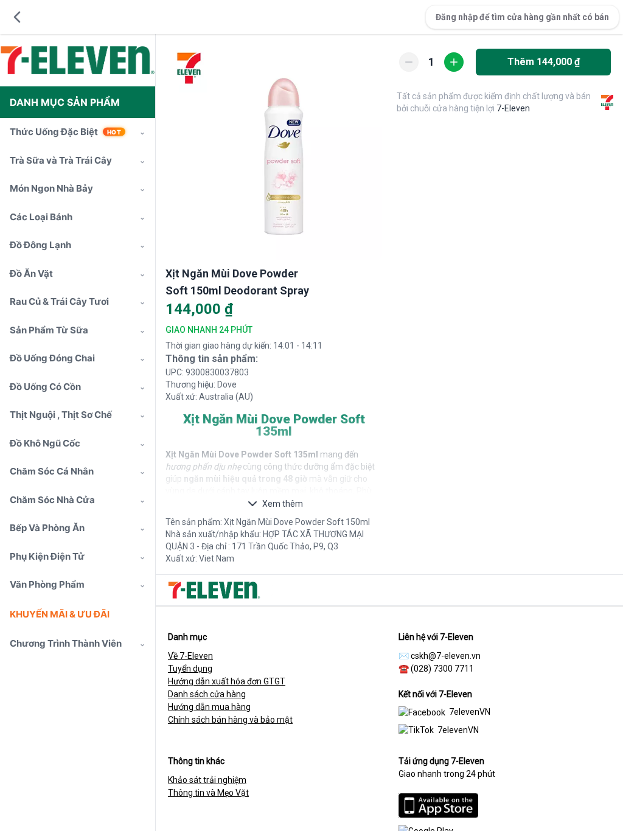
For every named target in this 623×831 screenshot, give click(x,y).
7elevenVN (469, 712)
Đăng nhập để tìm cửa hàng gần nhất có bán (522, 17)
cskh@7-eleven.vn (446, 656)
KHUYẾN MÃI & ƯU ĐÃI (60, 614)
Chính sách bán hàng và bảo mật (230, 720)
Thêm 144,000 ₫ (543, 62)
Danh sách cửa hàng (207, 694)
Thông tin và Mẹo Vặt (208, 793)
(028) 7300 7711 (442, 668)
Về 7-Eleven (190, 656)
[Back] (17, 17)
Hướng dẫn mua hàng (209, 707)
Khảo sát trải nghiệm (207, 780)
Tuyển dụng (190, 668)
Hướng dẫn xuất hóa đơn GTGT (226, 681)
